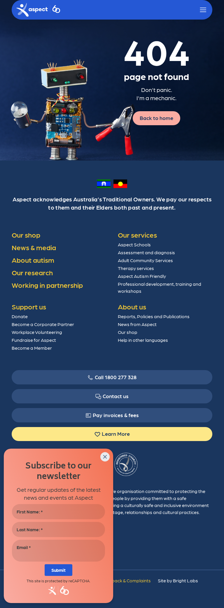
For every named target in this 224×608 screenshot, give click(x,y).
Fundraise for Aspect (34, 340)
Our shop (127, 332)
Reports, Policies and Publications (154, 316)
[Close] (105, 456)
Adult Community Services (145, 260)
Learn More (116, 434)
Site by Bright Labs (178, 580)
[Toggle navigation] (203, 10)
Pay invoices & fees (116, 415)
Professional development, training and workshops (159, 287)
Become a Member (32, 348)
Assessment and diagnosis (146, 252)
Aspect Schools (134, 244)
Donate (20, 316)
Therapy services (136, 268)
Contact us (116, 396)
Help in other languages (143, 340)
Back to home (156, 118)
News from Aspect (137, 324)
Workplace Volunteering (37, 332)
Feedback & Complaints (126, 580)
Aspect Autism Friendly (142, 276)
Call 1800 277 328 (115, 377)
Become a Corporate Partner (43, 324)
